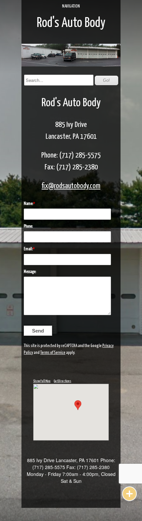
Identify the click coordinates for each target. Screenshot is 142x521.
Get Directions (62, 381)
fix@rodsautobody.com (71, 186)
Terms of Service (52, 353)
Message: (30, 272)
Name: (28, 204)
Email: (28, 249)
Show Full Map (42, 381)
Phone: (28, 226)
